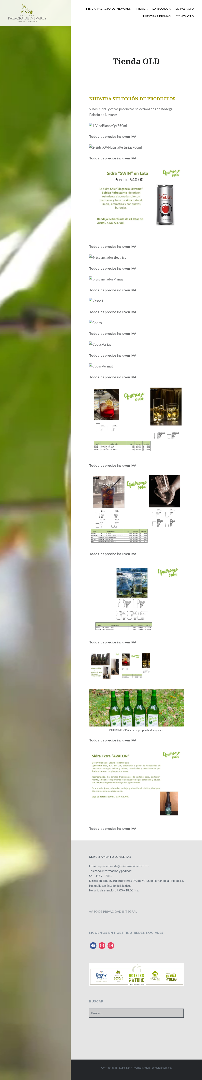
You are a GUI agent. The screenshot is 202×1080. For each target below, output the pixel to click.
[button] (105, 666)
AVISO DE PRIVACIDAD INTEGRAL (113, 911)
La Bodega (161, 8)
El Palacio (185, 8)
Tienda (142, 8)
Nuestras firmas (156, 16)
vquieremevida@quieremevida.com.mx (123, 866)
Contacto (185, 16)
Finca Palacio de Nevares (108, 8)
